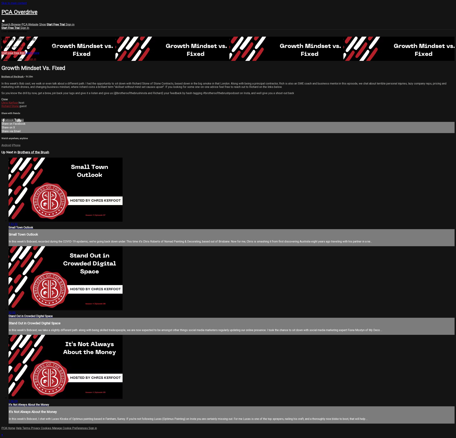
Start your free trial (13, 53)
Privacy (36, 428)
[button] (3, 21)
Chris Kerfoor (10, 102)
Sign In (24, 27)
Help (19, 428)
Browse (16, 24)
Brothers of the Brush (12, 76)
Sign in (70, 24)
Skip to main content (14, 3)
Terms (26, 428)
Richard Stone (10, 106)
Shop (42, 24)
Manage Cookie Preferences (70, 428)
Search (6, 24)
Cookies (46, 428)
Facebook (7, 120)
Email (20, 120)
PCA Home (8, 428)
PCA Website (30, 24)
